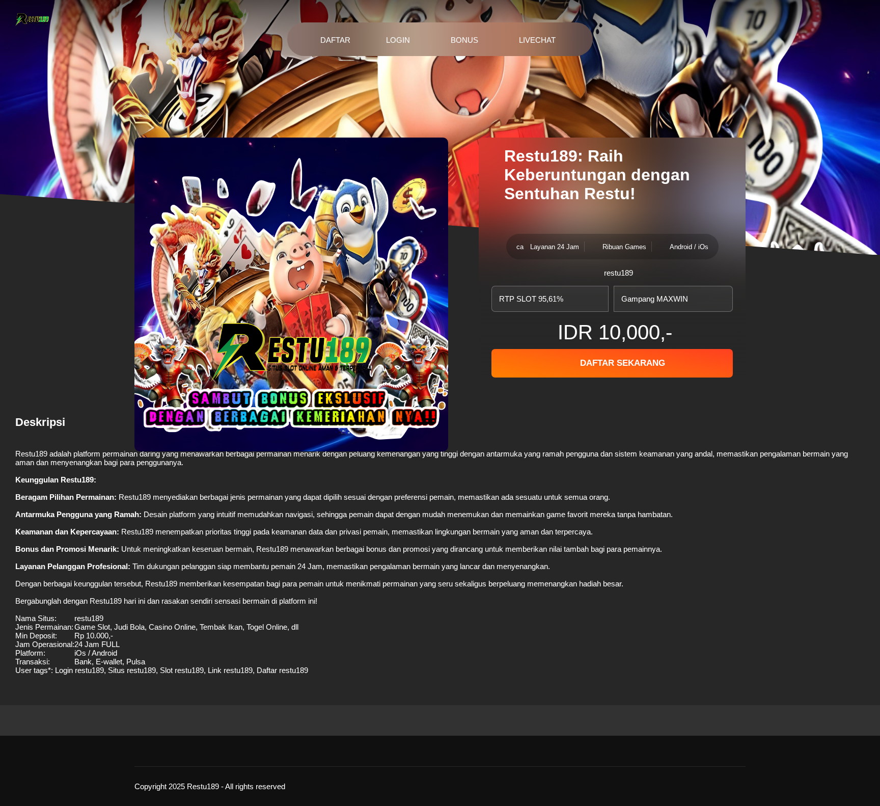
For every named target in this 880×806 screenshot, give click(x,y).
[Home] (32, 20)
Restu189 (31, 453)
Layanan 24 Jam (554, 247)
